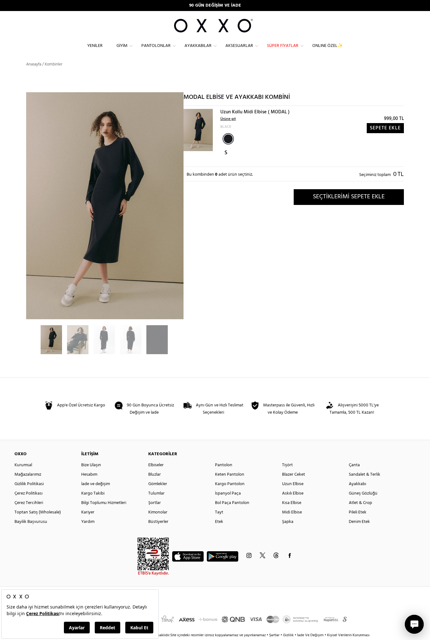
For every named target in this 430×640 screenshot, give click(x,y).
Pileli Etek (357, 512)
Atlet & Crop (360, 503)
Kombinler (53, 64)
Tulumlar (156, 493)
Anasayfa (33, 64)
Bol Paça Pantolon (232, 503)
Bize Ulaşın (91, 465)
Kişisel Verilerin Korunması (348, 635)
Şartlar (274, 635)
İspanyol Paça (228, 493)
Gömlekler (157, 484)
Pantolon (223, 465)
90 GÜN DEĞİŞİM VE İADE (215, 5)
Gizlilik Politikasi (29, 484)
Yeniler (95, 45)
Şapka (287, 521)
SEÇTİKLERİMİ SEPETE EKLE (349, 197)
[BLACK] (228, 138)
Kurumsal (23, 465)
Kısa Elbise (291, 503)
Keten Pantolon (229, 474)
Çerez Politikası (28, 493)
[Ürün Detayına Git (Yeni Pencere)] (198, 129)
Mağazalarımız (27, 474)
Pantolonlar (156, 45)
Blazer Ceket (293, 474)
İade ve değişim (95, 484)
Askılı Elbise (292, 493)
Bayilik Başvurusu (30, 521)
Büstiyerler (158, 521)
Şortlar (154, 503)
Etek (219, 521)
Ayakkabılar (198, 45)
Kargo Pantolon (230, 484)
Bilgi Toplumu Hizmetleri (103, 503)
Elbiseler (156, 465)
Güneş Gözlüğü (363, 493)
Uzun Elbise (292, 484)
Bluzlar (154, 474)
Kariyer (87, 512)
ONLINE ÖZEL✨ (327, 45)
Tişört (287, 465)
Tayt (219, 512)
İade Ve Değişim (310, 635)
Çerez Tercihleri (28, 503)
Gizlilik (289, 635)
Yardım (87, 521)
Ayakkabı (357, 484)
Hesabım (89, 474)
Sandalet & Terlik (364, 474)
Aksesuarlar (239, 45)
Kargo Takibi (93, 493)
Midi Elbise (292, 512)
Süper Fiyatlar (282, 45)
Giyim (121, 45)
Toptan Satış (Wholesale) (37, 512)
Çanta (354, 465)
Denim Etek (359, 521)
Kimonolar (157, 512)
